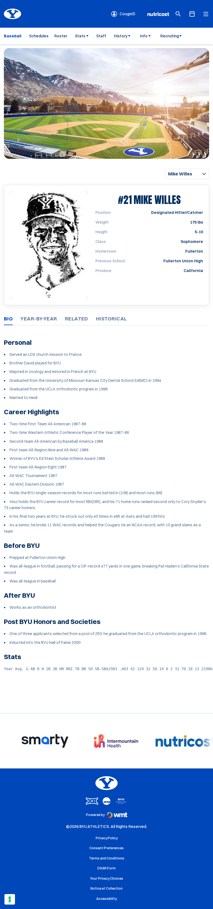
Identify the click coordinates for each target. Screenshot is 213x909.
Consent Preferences (106, 848)
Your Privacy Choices (106, 878)
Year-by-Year (39, 318)
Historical (111, 318)
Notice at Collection (106, 888)
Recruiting (169, 35)
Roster (60, 35)
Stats (80, 35)
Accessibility (106, 898)
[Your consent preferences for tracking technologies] (9, 899)
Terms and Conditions (106, 858)
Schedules (39, 35)
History (121, 35)
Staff (101, 35)
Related (76, 318)
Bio (8, 318)
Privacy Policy (107, 838)
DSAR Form (106, 868)
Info (144, 35)
